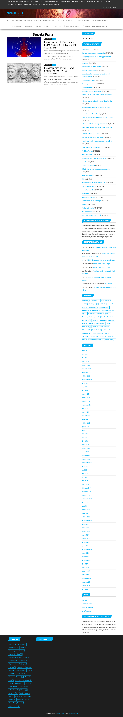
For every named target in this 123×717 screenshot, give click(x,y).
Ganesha (100, 314)
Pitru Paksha (85, 193)
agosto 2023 (85, 427)
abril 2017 (85, 564)
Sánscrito (100, 1)
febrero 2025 (86, 398)
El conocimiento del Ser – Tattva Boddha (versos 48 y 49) (59, 69)
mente (92, 323)
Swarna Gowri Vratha (88, 190)
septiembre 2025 (87, 380)
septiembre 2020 (87, 520)
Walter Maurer (110, 340)
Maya (84, 323)
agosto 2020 (85, 524)
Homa (85, 317)
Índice (115, 7)
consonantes (104, 307)
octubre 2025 (86, 376)
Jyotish (107, 1)
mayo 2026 (85, 354)
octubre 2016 (86, 586)
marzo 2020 (85, 528)
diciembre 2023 (86, 416)
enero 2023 (85, 452)
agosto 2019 (85, 546)
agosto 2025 (85, 383)
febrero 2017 (86, 571)
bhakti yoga (93, 304)
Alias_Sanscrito (51, 48)
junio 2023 (85, 434)
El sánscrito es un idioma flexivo (91, 67)
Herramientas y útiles (78, 1)
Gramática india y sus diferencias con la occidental (97, 127)
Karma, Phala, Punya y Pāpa (101, 264)
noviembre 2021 (86, 492)
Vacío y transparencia (88, 165)
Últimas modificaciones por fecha (49, 4)
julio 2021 (84, 506)
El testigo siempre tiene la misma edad (93, 53)
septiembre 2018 (87, 549)
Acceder (84, 600)
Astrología (95, 301)
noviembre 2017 (86, 557)
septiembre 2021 (87, 499)
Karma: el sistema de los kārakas (91, 134)
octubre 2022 (86, 459)
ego (84, 314)
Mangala (103, 320)
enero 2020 (85, 535)
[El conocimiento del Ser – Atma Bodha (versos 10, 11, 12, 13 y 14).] (24, 47)
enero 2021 (85, 513)
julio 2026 (84, 351)
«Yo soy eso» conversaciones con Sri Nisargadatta (97, 95)
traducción (86, 333)
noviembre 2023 (86, 419)
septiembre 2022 (87, 463)
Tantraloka (85, 63)
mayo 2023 (85, 437)
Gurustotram (108, 284)
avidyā (85, 304)
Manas (95, 320)
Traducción (18, 4)
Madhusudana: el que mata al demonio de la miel (96, 107)
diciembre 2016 (86, 578)
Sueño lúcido (104, 327)
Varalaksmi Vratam (87, 151)
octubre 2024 (86, 401)
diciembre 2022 (86, 455)
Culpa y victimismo (87, 87)
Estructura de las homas (89, 186)
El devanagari (91, 1)
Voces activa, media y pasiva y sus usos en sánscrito (97, 117)
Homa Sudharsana (87, 155)
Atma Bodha (106, 301)
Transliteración (65, 1)
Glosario (10, 4)
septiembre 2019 (87, 542)
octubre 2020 (86, 517)
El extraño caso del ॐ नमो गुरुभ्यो (91, 215)
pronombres (100, 323)
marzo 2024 (85, 412)
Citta (84, 307)
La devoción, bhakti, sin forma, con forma (94, 158)
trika (107, 333)
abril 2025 (85, 390)
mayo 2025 (85, 387)
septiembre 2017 (87, 560)
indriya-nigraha (94, 317)
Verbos (103, 336)
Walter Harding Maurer (95, 340)
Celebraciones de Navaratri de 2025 (92, 147)
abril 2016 (85, 589)
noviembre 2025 (86, 372)
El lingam (84, 204)
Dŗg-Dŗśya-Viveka (108, 310)
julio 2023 (84, 430)
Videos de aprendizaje (51, 1)
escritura (91, 314)
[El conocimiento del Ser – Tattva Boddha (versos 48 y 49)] (24, 73)
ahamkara (86, 301)
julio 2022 (84, 470)
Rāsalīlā (84, 162)
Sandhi (95, 327)
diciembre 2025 (86, 369)
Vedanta (94, 336)
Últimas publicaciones (30, 4)
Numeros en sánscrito (88, 175)
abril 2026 (85, 358)
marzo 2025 (85, 394)
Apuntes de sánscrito (15, 13)
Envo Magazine (73, 714)
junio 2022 (85, 474)
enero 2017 (85, 575)
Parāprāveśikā (86, 49)
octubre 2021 (86, 495)
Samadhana (86, 327)
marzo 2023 (85, 445)
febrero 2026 (86, 365)
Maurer (111, 320)
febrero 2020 (86, 531)
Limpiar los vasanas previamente (91, 91)
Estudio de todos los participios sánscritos (95, 124)
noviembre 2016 (86, 582)
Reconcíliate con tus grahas (90, 114)
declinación (86, 310)
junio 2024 (85, 409)
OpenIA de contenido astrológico (92, 201)
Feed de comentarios (88, 607)
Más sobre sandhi (87, 212)
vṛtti (84, 340)
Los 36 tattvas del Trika (89, 70)
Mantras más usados (88, 208)
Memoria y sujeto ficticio (89, 84)
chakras (110, 304)
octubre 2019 (86, 539)
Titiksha (106, 330)
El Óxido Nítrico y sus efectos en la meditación (96, 169)
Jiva (103, 317)
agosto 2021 (85, 502)
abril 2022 (85, 481)
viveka (111, 336)
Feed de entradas (87, 604)
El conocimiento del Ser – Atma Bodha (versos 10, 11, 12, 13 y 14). (60, 43)
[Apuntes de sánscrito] (8, 21)
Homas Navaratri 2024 (88, 197)
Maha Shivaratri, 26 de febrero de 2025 (93, 183)
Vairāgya (85, 336)
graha (107, 314)
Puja (109, 323)
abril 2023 (85, 441)
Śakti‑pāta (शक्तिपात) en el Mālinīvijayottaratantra (96, 57)
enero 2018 (85, 553)
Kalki (83, 179)
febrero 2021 (86, 510)
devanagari (96, 310)
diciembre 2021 (86, 488)
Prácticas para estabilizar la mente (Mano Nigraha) (97, 101)
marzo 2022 (85, 484)
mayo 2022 (85, 477)
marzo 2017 (85, 568)
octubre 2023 (86, 423)
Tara (83, 260)
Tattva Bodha (107, 7)
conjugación (93, 307)
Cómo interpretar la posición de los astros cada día (97, 141)
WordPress (60, 714)
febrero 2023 (86, 448)
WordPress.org (86, 611)
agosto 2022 (85, 466)
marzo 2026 (85, 361)
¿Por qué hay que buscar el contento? (93, 137)
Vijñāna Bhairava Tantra (88, 80)
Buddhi (102, 304)
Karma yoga (86, 320)
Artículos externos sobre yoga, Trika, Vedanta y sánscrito (25, 1)
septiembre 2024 (87, 405)
